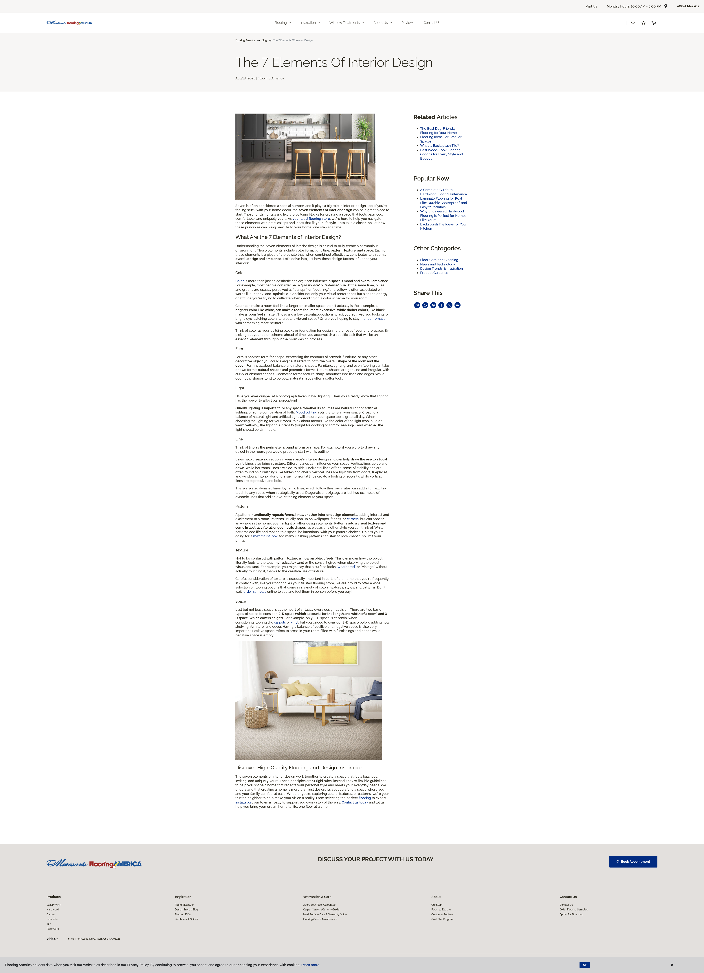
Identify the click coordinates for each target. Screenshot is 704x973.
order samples (254, 591)
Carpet (51, 914)
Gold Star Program (442, 919)
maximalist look (265, 536)
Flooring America (245, 40)
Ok (585, 964)
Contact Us (432, 23)
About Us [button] (380, 23)
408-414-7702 (688, 6)
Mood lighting (306, 412)
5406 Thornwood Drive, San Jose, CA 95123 (94, 938)
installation (243, 802)
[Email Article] (417, 305)
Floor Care (53, 928)
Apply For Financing (571, 914)
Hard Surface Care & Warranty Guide (325, 914)
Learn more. (310, 965)
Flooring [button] (280, 23)
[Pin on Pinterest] (433, 305)
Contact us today (355, 802)
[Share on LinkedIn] (457, 305)
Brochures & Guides (186, 919)
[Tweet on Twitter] (449, 305)
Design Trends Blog (186, 909)
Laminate (52, 919)
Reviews (408, 23)
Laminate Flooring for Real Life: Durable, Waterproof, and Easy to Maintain (443, 202)
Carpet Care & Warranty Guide (321, 909)
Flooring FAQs (183, 914)
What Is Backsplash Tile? (439, 145)
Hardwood (53, 909)
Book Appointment (635, 861)
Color (239, 281)
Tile (49, 924)
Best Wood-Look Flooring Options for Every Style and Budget (441, 154)
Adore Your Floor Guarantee (319, 904)
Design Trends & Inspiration (441, 268)
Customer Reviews (442, 914)
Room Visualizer (184, 904)
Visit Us (591, 6)
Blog (264, 40)
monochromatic (372, 318)
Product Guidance (434, 273)
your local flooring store (311, 219)
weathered (346, 567)
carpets (353, 519)
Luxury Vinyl (54, 904)
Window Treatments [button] (344, 23)
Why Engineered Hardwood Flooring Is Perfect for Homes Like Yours (443, 215)
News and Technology (437, 264)
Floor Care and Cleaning (439, 260)
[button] (633, 22)
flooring (365, 798)
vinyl (294, 622)
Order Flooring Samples (574, 909)
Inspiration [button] (308, 23)
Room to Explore (441, 909)
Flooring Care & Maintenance (320, 919)
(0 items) (654, 23)
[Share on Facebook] (441, 305)
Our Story (437, 904)
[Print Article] (425, 305)
